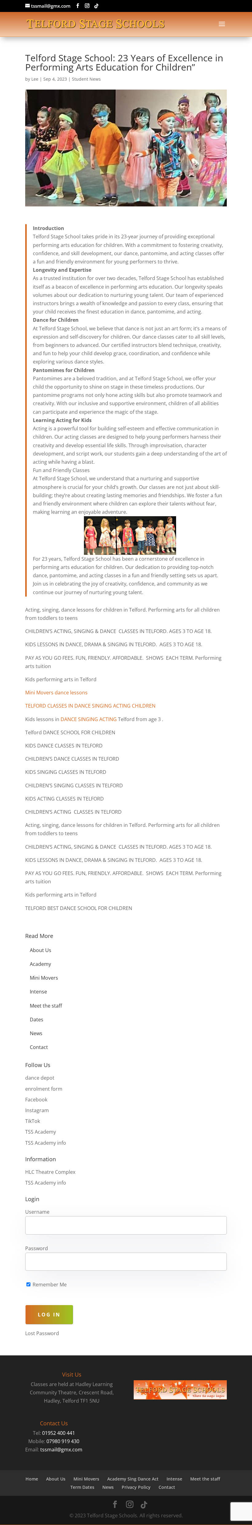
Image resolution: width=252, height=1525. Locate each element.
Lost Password (42, 1333)
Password (36, 1248)
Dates (36, 1019)
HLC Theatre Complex (50, 1172)
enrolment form (43, 1088)
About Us (40, 950)
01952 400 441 (58, 1433)
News (36, 1033)
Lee (34, 79)
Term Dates (82, 1487)
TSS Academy (40, 1131)
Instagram (37, 1110)
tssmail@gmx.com (61, 1449)
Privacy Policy (136, 1487)
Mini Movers (44, 977)
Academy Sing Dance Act (133, 1479)
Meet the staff (46, 1005)
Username (37, 1211)
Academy (40, 964)
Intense (38, 991)
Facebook (36, 1099)
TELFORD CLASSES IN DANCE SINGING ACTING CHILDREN (90, 705)
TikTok (32, 1121)
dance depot (39, 1077)
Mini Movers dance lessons (56, 692)
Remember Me (49, 1284)
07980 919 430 (62, 1441)
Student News (86, 79)
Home (32, 1479)
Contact (39, 1047)
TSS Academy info (45, 1142)
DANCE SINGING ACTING (89, 719)
